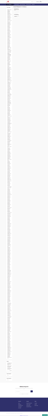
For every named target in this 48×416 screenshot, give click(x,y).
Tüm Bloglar (11, 370)
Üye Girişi (36, 404)
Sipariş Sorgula (20, 406)
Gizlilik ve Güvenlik (28, 404)
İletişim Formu (19, 404)
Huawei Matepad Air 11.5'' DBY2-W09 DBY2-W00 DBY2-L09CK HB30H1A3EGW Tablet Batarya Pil (16, 14)
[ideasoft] (21, 415)
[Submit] (32, 391)
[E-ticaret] (24, 415)
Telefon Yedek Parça (16, 4)
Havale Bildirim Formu (20, 405)
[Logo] (7, 2)
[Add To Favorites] (18, 16)
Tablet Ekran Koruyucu (28, 4)
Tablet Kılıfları (33, 4)
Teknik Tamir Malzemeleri (22, 4)
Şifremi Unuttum (36, 405)
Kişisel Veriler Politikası (28, 406)
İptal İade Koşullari (28, 405)
